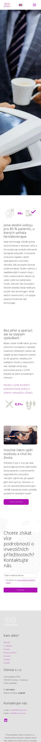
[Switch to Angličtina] (20, 5)
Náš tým (7, 642)
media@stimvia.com (18, 713)
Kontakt (7, 663)
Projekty (7, 659)
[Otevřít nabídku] (34, 4)
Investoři (7, 656)
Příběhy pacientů (16, 502)
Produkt (7, 649)
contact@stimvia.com (18, 710)
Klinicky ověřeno (10, 652)
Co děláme (8, 646)
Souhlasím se (20, 581)
